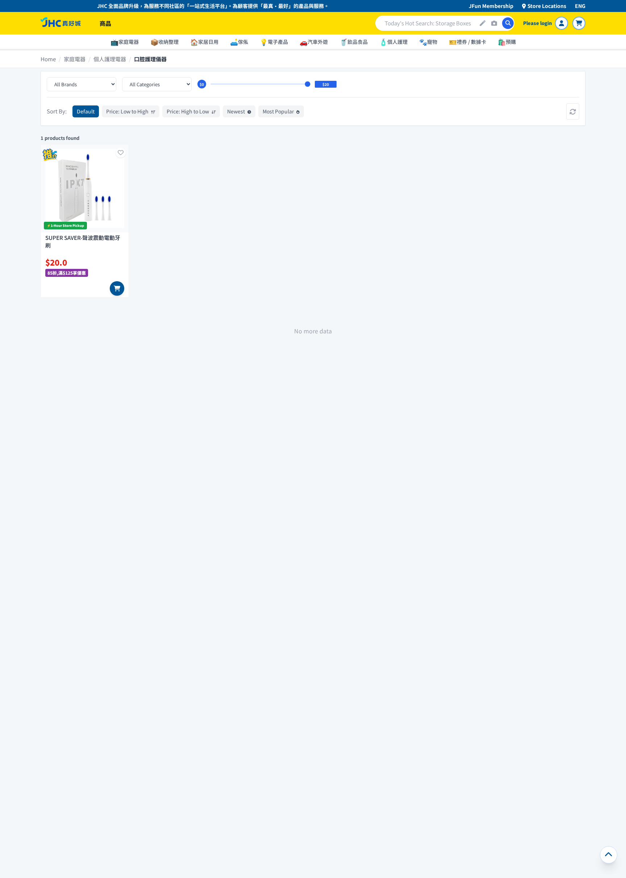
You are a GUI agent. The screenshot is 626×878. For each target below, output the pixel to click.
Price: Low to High (128, 111)
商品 (105, 23)
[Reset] (572, 111)
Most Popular (279, 111)
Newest (236, 111)
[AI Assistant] (482, 23)
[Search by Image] (494, 23)
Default (86, 111)
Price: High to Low (188, 111)
